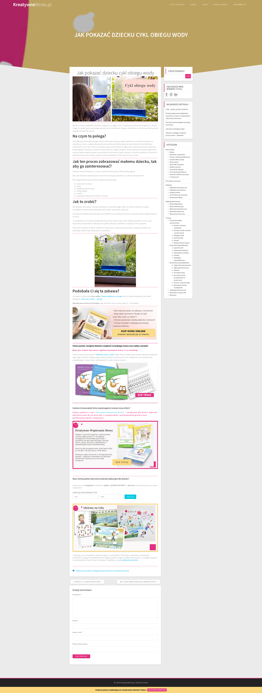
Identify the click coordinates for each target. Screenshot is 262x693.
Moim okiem (174, 162)
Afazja (172, 152)
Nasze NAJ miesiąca (177, 164)
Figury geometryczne (181, 268)
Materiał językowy (176, 204)
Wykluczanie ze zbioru (181, 243)
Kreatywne (32, 4)
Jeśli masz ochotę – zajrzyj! (91, 299)
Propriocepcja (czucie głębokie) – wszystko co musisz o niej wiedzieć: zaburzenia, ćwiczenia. (178, 115)
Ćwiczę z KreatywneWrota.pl (180, 157)
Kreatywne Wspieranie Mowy (109, 412)
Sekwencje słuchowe (181, 250)
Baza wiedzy (170, 149)
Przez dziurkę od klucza (178, 172)
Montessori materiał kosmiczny (117, 571)
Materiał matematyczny (178, 209)
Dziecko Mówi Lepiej (177, 160)
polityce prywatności (130, 560)
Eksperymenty (175, 192)
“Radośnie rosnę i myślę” (104, 354)
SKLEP (193, 4)
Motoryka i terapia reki (178, 293)
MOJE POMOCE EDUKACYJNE (157, 690)
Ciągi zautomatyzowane (182, 265)
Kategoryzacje (179, 235)
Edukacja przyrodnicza (178, 190)
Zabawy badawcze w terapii (111, 296)
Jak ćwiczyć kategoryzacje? (175, 129)
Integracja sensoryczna (178, 290)
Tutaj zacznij (177, 4)
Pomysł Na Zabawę (176, 169)
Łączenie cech (178, 248)
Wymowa (173, 295)
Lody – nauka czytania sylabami (177, 109)
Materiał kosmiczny (177, 206)
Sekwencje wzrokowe (181, 253)
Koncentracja (178, 238)
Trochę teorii (174, 177)
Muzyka (176, 270)
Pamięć (176, 240)
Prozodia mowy (179, 273)
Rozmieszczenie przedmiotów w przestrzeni (179, 277)
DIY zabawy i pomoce (173, 181)
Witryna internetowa (80, 644)
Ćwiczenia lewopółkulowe (179, 245)
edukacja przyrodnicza (84, 571)
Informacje (240, 4)
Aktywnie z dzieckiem (177, 155)
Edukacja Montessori (173, 201)
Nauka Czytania (175, 167)
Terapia (168, 218)
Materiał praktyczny (177, 211)
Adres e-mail (77, 632)
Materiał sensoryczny (177, 214)
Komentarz (77, 595)
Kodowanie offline (176, 197)
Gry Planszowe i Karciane (178, 195)
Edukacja (169, 185)
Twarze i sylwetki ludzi (182, 283)
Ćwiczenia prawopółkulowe (179, 263)
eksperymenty (99, 571)
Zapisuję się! (130, 497)
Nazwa (75, 621)
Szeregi (176, 255)
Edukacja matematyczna (178, 187)
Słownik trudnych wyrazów (179, 174)
